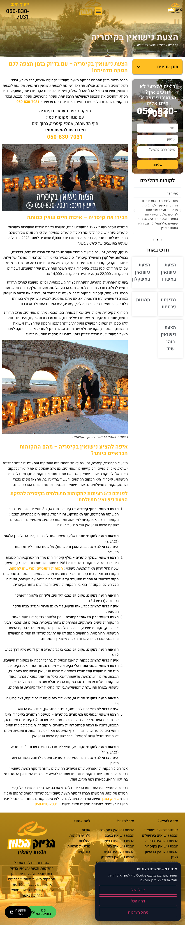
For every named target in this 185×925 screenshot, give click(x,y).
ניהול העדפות (138, 912)
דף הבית (173, 45)
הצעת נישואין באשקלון (141, 272)
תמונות (143, 299)
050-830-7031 (17, 14)
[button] (98, 11)
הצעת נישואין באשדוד (167, 272)
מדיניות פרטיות (168, 303)
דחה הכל (138, 901)
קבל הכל (138, 890)
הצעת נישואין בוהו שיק (168, 338)
